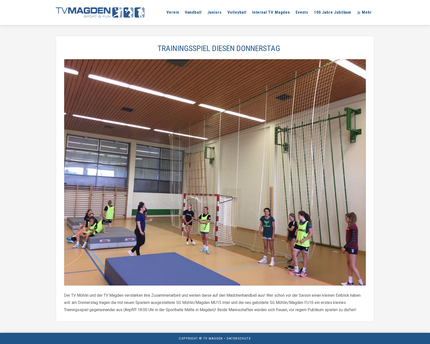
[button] (364, 12)
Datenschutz (239, 338)
